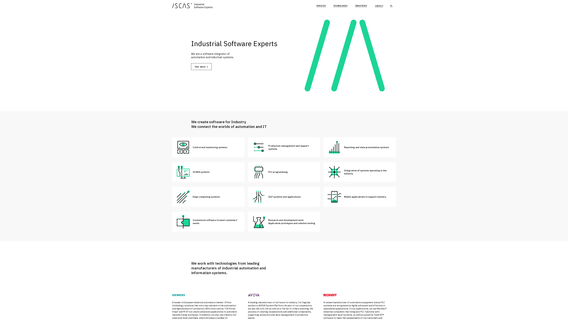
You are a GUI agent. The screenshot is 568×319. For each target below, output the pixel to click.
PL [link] (391, 5)
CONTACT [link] (379, 6)
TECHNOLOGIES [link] (340, 5)
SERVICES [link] (321, 5)
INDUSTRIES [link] (361, 5)
